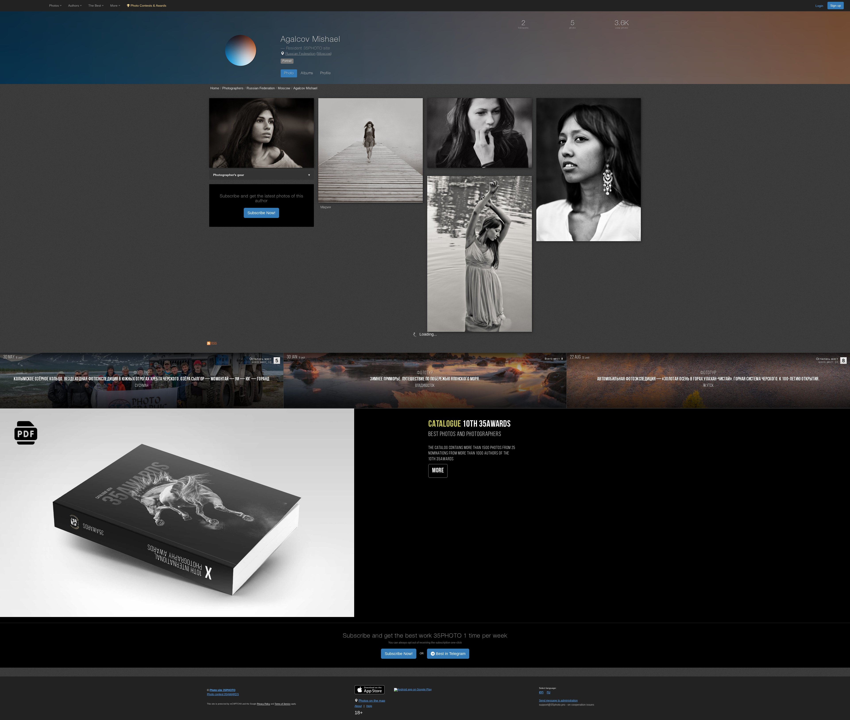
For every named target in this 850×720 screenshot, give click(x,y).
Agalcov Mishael (305, 88)
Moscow (324, 53)
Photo (289, 73)
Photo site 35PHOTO (222, 690)
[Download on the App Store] (374, 689)
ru (548, 692)
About (358, 706)
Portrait (287, 61)
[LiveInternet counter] (216, 698)
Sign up (835, 5)
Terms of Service (282, 704)
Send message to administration (558, 700)
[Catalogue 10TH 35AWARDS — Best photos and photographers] (177, 512)
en (541, 692)
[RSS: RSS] (209, 343)
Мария (326, 207)
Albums (307, 73)
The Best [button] (95, 5)
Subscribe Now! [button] (261, 213)
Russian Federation (301, 53)
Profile (325, 73)
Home (214, 88)
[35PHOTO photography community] (24, 6)
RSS (214, 343)
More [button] (114, 5)
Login (819, 5)
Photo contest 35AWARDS (223, 694)
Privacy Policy (263, 704)
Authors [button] (74, 5)
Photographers (232, 88)
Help (369, 706)
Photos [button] (54, 5)
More (438, 470)
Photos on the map (372, 700)
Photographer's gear (228, 175)
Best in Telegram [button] (450, 653)
